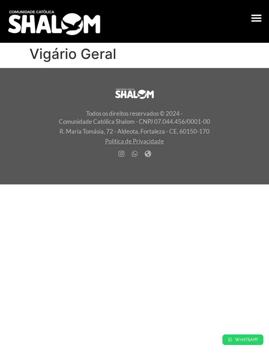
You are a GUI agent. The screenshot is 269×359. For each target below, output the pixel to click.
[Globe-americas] (147, 154)
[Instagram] (121, 154)
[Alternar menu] (256, 17)
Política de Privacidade (134, 141)
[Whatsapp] (134, 154)
